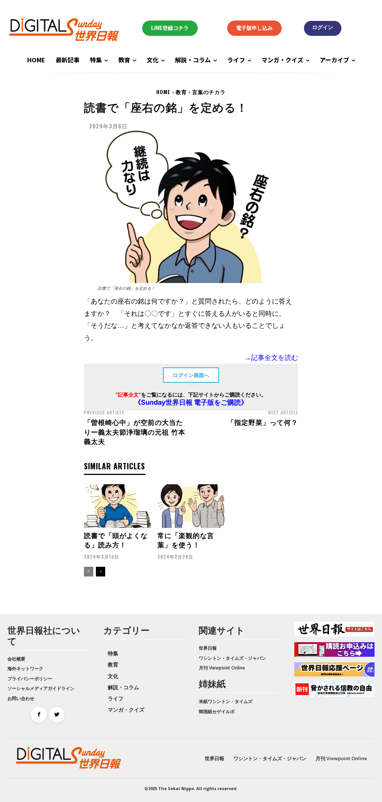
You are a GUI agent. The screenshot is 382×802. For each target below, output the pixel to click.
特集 (113, 653)
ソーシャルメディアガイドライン (41, 688)
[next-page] (100, 571)
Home (163, 92)
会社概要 (16, 659)
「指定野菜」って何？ (262, 422)
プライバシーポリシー (29, 678)
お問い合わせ (20, 698)
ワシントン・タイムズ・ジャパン (232, 658)
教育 (181, 92)
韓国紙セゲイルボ (217, 711)
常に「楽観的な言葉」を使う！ (185, 539)
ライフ (115, 698)
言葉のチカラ (209, 92)
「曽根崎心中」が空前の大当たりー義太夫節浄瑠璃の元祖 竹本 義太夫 (134, 431)
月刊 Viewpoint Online (222, 668)
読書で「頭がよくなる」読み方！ (116, 539)
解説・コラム (123, 687)
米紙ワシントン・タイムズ (226, 701)
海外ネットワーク (25, 668)
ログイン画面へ (191, 375)
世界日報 (208, 648)
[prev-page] (88, 571)
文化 (113, 676)
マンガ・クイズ (126, 709)
